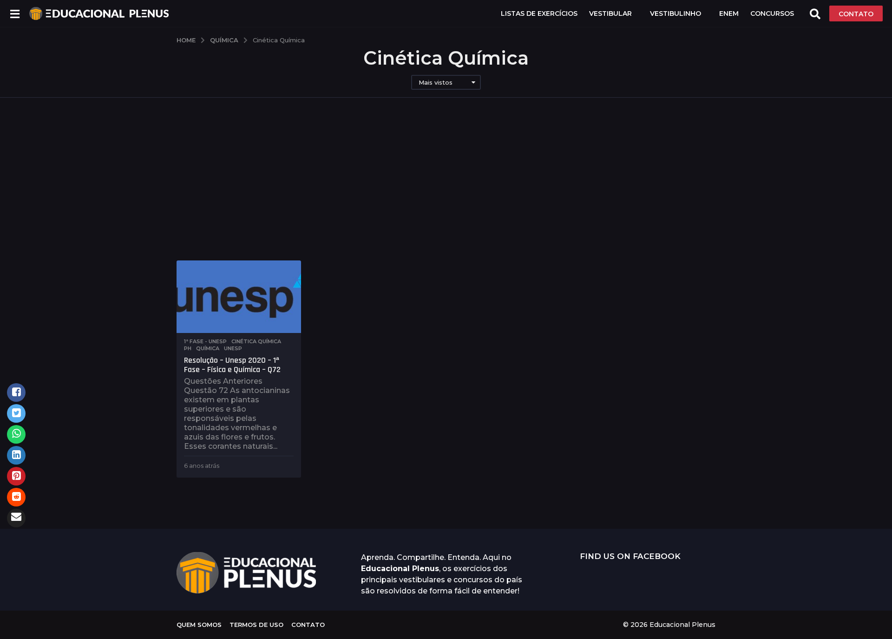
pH (187, 348)
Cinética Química (256, 341)
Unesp (233, 348)
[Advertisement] (446, 191)
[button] (14, 13)
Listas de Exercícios (539, 13)
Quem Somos (199, 624)
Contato (308, 624)
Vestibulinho (675, 13)
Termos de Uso (256, 624)
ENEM (729, 13)
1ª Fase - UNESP (205, 341)
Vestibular (610, 13)
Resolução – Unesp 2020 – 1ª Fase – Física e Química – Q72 (232, 365)
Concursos (772, 13)
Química (207, 348)
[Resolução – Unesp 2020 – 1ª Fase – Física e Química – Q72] (239, 296)
